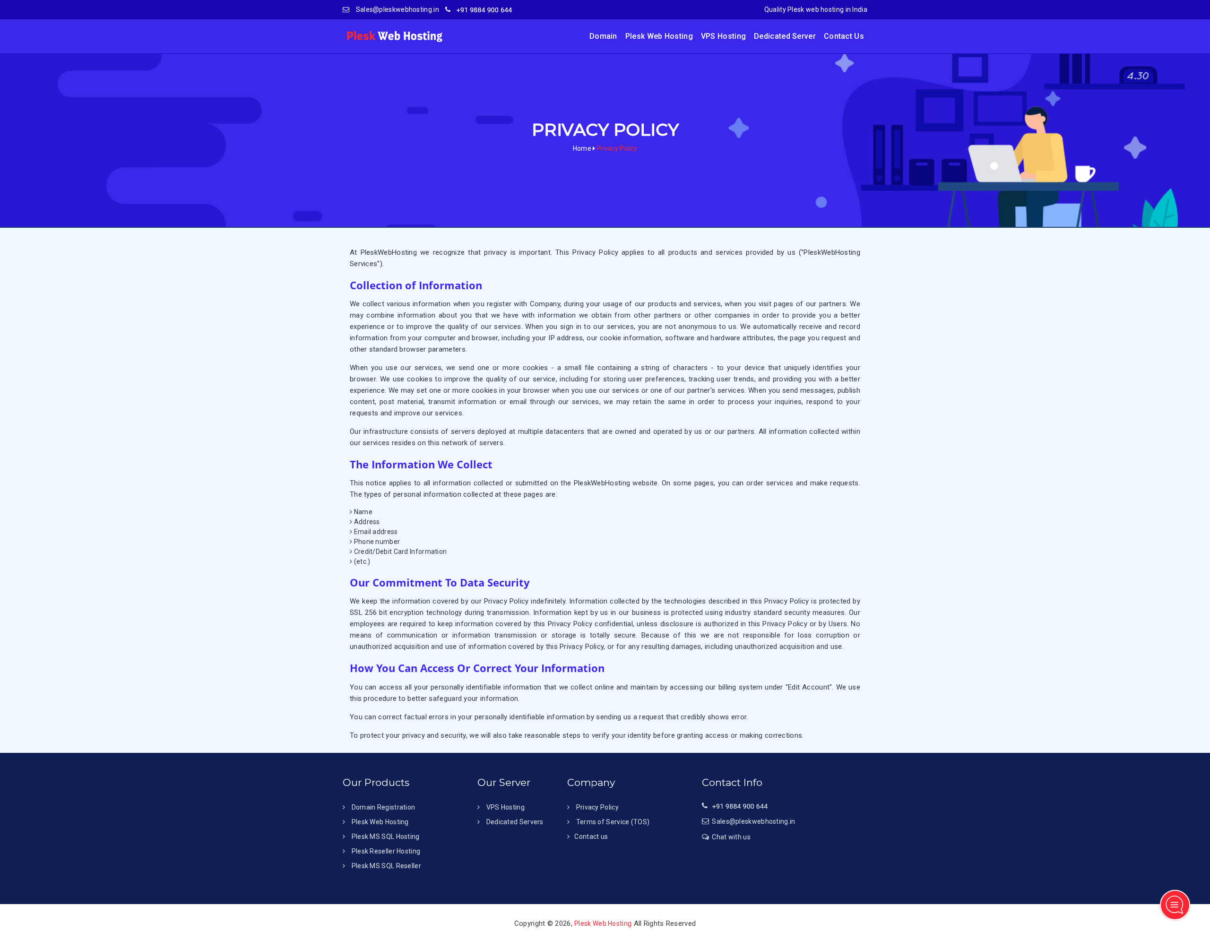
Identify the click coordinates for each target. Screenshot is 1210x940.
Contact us (591, 836)
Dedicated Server (785, 36)
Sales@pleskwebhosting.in (396, 9)
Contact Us (844, 36)
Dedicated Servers (513, 822)
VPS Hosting (723, 36)
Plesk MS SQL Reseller (386, 866)
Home (582, 148)
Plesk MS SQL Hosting (386, 836)
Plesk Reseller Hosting (386, 851)
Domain (603, 36)
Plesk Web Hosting (659, 36)
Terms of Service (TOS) (611, 822)
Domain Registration (383, 807)
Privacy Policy (596, 807)
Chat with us (731, 837)
